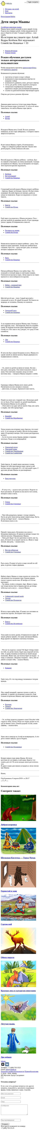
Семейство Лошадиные (13, 708)
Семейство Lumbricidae (13, 453)
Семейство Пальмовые (13, 747)
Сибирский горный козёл (14, 596)
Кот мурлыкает (10, 176)
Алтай (7, 116)
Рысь (7, 258)
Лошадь (8, 706)
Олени (7, 502)
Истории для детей (12, 9)
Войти (12, 16)
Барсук (7, 205)
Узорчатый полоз (11, 447)
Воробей (8, 416)
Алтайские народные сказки (11, 27)
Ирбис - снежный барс (13, 285)
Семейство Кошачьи (12, 178)
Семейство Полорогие (13, 600)
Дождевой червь (11, 449)
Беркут (7, 622)
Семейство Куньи (11, 207)
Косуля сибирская (11, 550)
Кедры (7, 118)
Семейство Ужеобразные (14, 451)
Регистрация (5, 16)
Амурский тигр (10, 310)
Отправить (5, 1124)
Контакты (8, 13)
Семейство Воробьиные (14, 418)
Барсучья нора (10, 478)
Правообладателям (31, 1071)
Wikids (3, 1061)
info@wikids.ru (11, 1069)
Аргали (8, 598)
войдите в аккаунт (10, 70)
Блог (7, 11)
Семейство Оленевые (13, 504)
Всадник (8, 704)
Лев (6, 340)
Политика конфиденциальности (12, 1071)
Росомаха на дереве (12, 230)
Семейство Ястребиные (13, 624)
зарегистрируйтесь (29, 68)
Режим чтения (10, 53)
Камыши (8, 668)
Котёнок (8, 174)
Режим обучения (11, 51)
